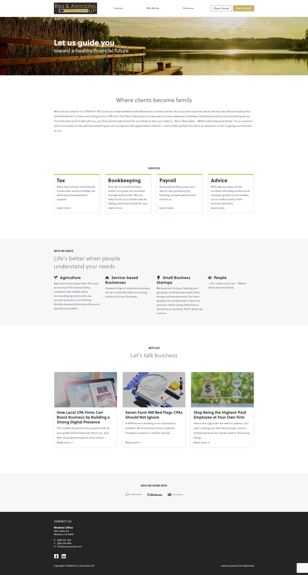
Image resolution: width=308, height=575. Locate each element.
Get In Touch (243, 8)
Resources (188, 8)
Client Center (221, 8)
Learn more (70, 208)
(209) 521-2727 (64, 540)
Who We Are (153, 8)
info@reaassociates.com (69, 546)
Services (118, 8)
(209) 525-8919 (64, 543)
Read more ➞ (85, 442)
